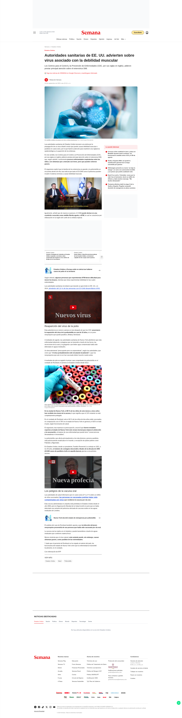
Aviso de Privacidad (41, 711)
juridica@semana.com (115, 672)
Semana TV (61, 664)
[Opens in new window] (39, 707)
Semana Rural (76, 671)
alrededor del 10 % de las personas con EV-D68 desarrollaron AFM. (74, 288)
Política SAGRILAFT (93, 674)
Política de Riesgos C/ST (94, 671)
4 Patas (60, 681)
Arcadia (60, 671)
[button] (73, 307)
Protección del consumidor (116, 661)
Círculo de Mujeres (77, 678)
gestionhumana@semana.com (117, 679)
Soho (59, 674)
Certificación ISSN (92, 678)
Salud (59, 561)
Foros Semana (76, 664)
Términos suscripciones (94, 667)
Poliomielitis (67, 561)
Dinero (60, 667)
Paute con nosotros (136, 675)
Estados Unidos (56, 47)
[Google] (35, 707)
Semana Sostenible (78, 681)
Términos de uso (92, 661)
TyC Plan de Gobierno (93, 681)
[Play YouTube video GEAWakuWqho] (73, 307)
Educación (75, 661)
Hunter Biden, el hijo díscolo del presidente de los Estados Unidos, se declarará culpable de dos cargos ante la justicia (85, 256)
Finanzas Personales (78, 667)
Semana (47, 47)
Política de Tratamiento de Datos (96, 664)
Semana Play (62, 661)
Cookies (132, 678)
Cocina (74, 674)
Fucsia (60, 678)
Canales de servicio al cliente (139, 668)
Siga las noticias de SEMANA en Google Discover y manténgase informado (71, 73)
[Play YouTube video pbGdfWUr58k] (73, 472)
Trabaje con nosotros (136, 671)
